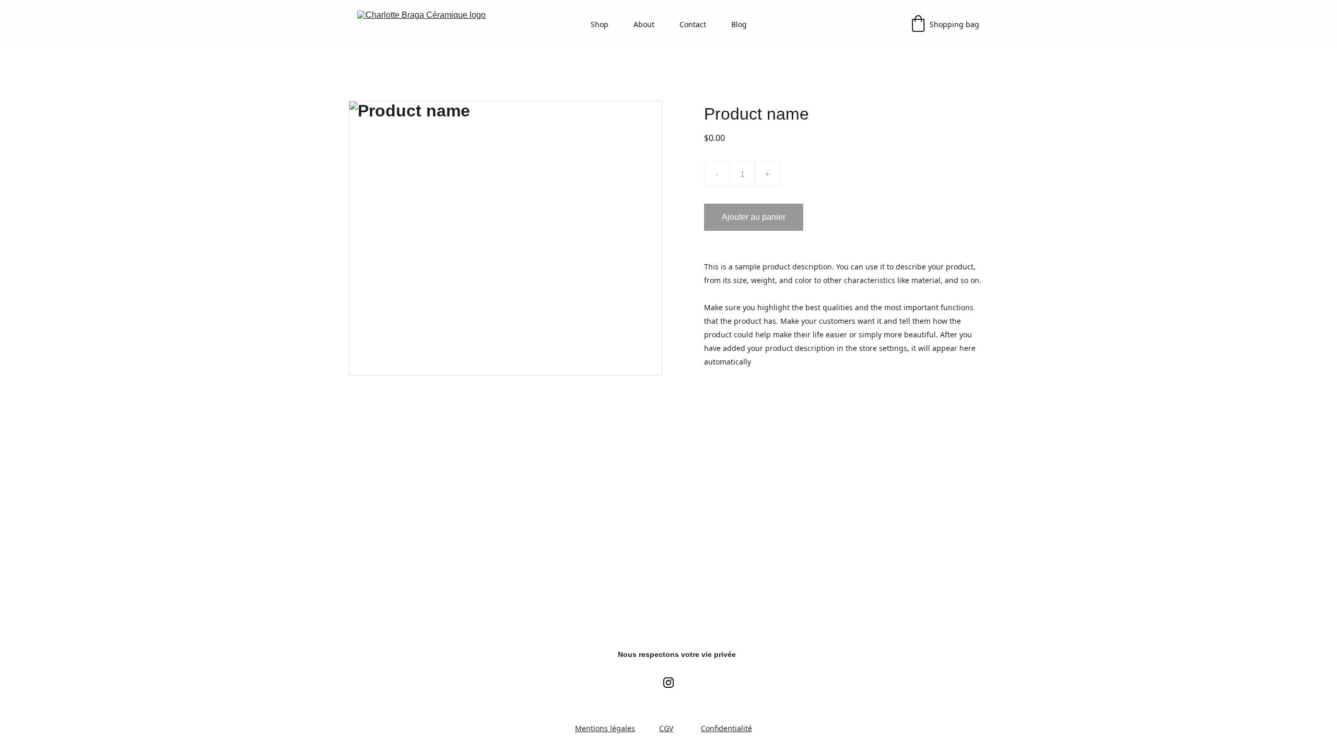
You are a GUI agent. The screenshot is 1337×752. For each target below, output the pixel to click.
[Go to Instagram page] (668, 682)
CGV (666, 728)
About (644, 24)
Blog (739, 24)
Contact (692, 24)
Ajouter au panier (753, 217)
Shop (599, 24)
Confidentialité (726, 728)
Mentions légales (605, 728)
